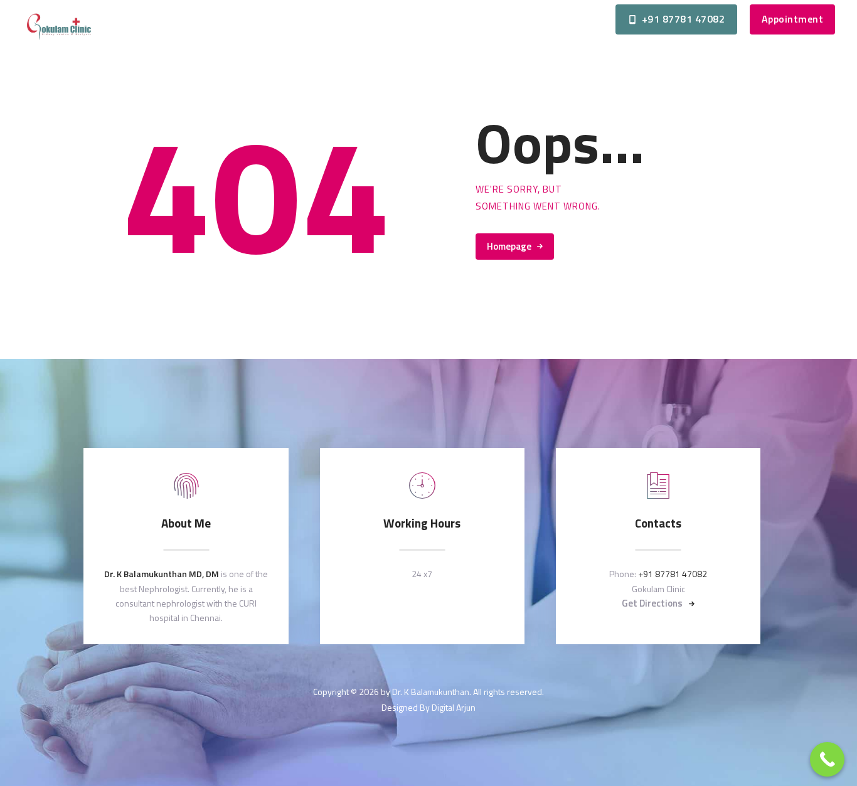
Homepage (509, 246)
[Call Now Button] (827, 759)
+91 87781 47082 (672, 573)
